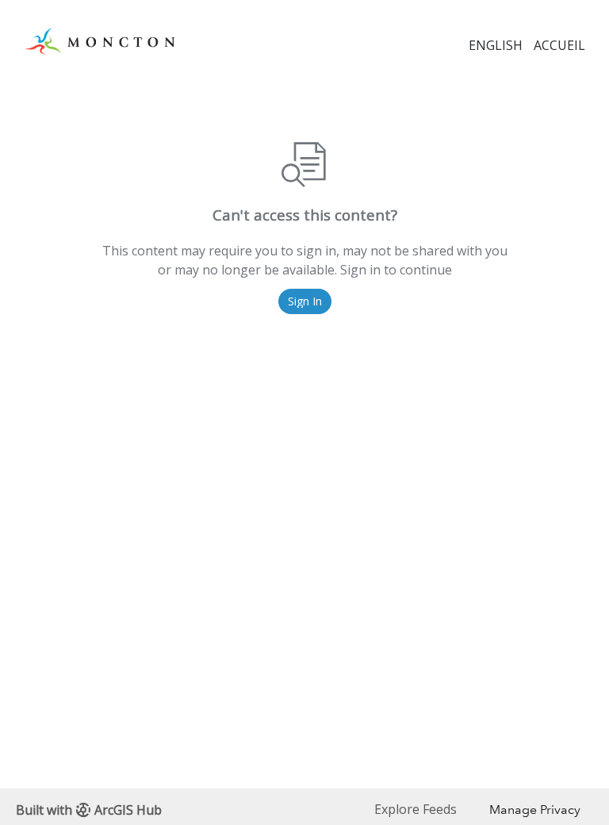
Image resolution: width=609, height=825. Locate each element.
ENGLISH (496, 45)
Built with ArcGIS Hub (89, 810)
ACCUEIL (559, 45)
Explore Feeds (415, 809)
